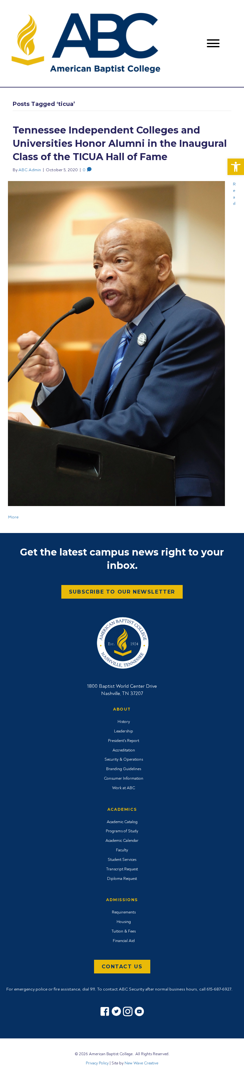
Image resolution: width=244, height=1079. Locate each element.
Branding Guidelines (123, 768)
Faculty (122, 850)
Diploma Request (122, 878)
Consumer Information (123, 778)
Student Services (122, 859)
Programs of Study (122, 831)
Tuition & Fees (124, 931)
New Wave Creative (141, 1063)
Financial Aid (124, 940)
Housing (124, 921)
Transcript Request (122, 869)
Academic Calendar (122, 840)
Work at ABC (123, 787)
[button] (235, 167)
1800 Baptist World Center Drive (122, 686)
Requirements (124, 912)
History (124, 721)
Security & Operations (124, 759)
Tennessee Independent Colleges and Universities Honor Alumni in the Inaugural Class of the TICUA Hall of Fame (120, 143)
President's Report (123, 740)
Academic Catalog (122, 821)
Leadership (123, 731)
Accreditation (123, 750)
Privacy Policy (97, 1063)
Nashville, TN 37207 (122, 693)
